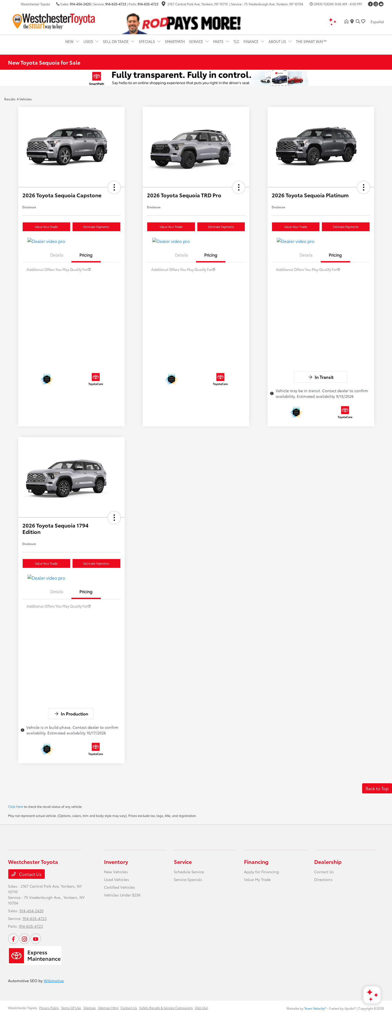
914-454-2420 (80, 4)
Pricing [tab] (86, 255)
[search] (358, 21)
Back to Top (377, 788)
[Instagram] (375, 4)
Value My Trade (257, 879)
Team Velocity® (315, 1008)
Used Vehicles (116, 879)
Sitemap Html (108, 1007)
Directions (323, 879)
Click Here (15, 806)
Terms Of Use (71, 1007)
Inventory (116, 861)
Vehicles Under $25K (122, 895)
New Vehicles (116, 871)
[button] (114, 187)
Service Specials (188, 879)
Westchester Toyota (22, 1007)
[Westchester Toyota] (54, 20)
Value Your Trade (46, 227)
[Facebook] (370, 4)
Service (183, 861)
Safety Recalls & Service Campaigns (166, 1007)
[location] (163, 4)
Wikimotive (54, 980)
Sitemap (89, 1007)
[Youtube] (381, 4)
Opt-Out (201, 1007)
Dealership (328, 861)
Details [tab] (56, 255)
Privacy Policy (49, 1007)
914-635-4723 (115, 4)
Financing (256, 861)
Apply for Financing (261, 871)
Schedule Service (189, 871)
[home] (347, 21)
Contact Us (30, 874)
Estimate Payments (96, 227)
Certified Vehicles (119, 887)
